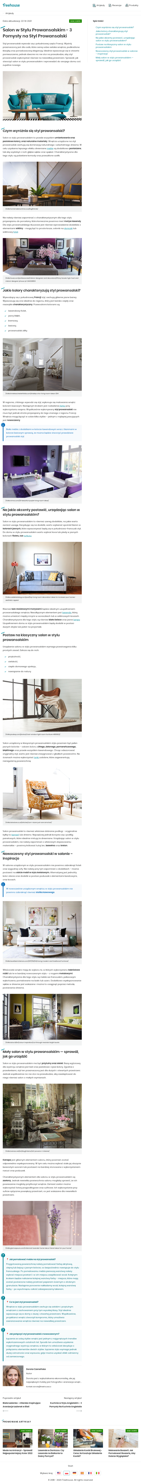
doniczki (68, 228)
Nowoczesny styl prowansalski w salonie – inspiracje (117, 52)
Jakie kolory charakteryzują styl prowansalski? (112, 32)
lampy (76, 620)
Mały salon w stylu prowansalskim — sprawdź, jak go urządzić (114, 59)
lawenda (66, 613)
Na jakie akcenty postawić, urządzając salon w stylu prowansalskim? (115, 39)
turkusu (28, 536)
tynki (36, 757)
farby (62, 406)
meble (50, 149)
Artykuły (10, 13)
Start (70, 1466)
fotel (15, 232)
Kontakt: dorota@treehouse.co (38, 1387)
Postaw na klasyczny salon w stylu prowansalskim (113, 45)
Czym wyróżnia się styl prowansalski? (115, 27)
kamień (15, 835)
